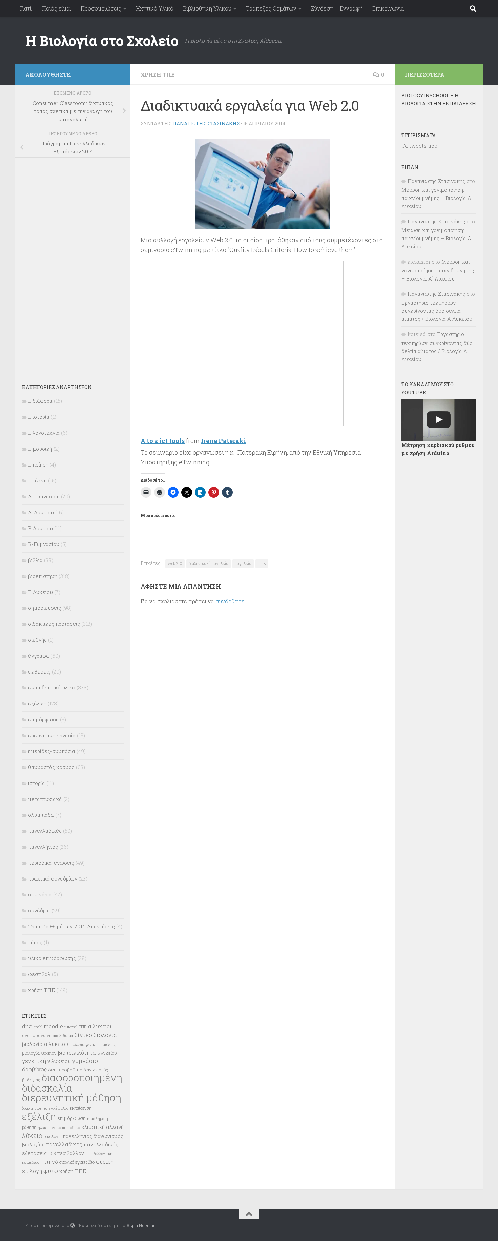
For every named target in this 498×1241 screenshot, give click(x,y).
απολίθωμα (63, 1035)
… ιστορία (38, 416)
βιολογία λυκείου (39, 1053)
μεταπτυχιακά (45, 798)
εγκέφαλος (59, 1108)
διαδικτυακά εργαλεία (208, 563)
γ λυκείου (59, 1061)
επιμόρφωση (43, 719)
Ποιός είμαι (56, 8)
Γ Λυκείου (40, 591)
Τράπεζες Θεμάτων (271, 8)
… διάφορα (40, 400)
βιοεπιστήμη (42, 576)
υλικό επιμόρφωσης (52, 958)
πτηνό (50, 1161)
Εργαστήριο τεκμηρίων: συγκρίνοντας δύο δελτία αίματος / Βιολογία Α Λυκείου (436, 310)
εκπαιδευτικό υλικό (51, 687)
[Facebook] (116, 73)
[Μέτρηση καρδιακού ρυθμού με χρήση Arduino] (438, 420)
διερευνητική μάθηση (71, 1097)
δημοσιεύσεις (44, 607)
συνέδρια (39, 910)
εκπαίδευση (80, 1108)
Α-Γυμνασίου (44, 496)
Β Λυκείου (40, 528)
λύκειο (32, 1135)
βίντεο (83, 1035)
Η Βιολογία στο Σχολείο (101, 40)
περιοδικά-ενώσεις (51, 862)
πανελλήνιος (43, 846)
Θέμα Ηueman (141, 1225)
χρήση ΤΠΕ (157, 74)
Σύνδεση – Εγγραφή (337, 8)
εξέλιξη (37, 703)
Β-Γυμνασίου (43, 544)
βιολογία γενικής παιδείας (92, 1044)
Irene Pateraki (223, 441)
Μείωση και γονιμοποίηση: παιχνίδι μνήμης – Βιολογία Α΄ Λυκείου (437, 197)
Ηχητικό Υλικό (154, 8)
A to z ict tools (163, 441)
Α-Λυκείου (41, 512)
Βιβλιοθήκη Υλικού (207, 8)
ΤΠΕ (262, 563)
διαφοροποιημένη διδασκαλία (72, 1082)
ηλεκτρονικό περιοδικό (59, 1127)
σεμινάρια (40, 894)
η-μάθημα (95, 1118)
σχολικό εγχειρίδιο (77, 1162)
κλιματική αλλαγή (102, 1126)
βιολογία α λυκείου (45, 1043)
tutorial (70, 1026)
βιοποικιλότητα (77, 1052)
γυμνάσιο (85, 1061)
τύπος (35, 942)
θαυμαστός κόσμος (51, 767)
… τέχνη (37, 480)
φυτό (50, 1170)
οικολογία (53, 1136)
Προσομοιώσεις (101, 8)
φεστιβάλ (39, 974)
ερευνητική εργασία (52, 735)
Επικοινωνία (388, 8)
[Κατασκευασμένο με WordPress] (72, 1225)
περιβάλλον (70, 1153)
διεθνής (37, 639)
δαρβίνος (34, 1069)
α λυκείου (100, 1026)
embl (38, 1027)
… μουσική (40, 448)
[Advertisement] (73, 266)
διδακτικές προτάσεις (54, 623)
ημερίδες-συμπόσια (51, 751)
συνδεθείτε (230, 601)
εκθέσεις (39, 671)
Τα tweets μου (419, 145)
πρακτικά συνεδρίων (52, 878)
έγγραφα (38, 655)
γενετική (34, 1061)
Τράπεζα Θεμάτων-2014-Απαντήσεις (71, 926)
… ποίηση (38, 464)
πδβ (52, 1153)
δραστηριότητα (34, 1108)
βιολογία (105, 1035)
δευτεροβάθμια (65, 1070)
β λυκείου (107, 1053)
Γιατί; (26, 8)
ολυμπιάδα (41, 814)
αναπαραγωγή (36, 1035)
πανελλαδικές (45, 830)
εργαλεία (243, 563)
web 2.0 (175, 563)
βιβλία (35, 560)
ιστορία (36, 783)
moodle (53, 1026)
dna (27, 1026)
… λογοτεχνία (44, 432)
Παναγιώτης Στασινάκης (206, 123)
